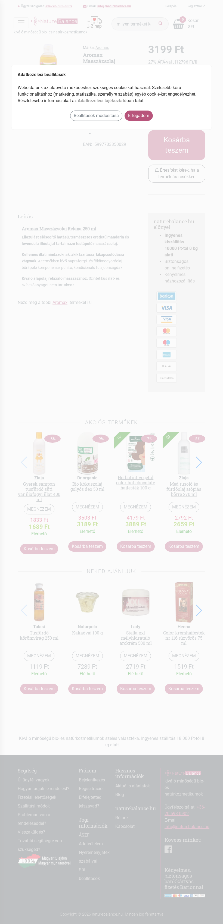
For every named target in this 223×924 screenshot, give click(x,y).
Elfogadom (138, 115)
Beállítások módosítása (96, 115)
